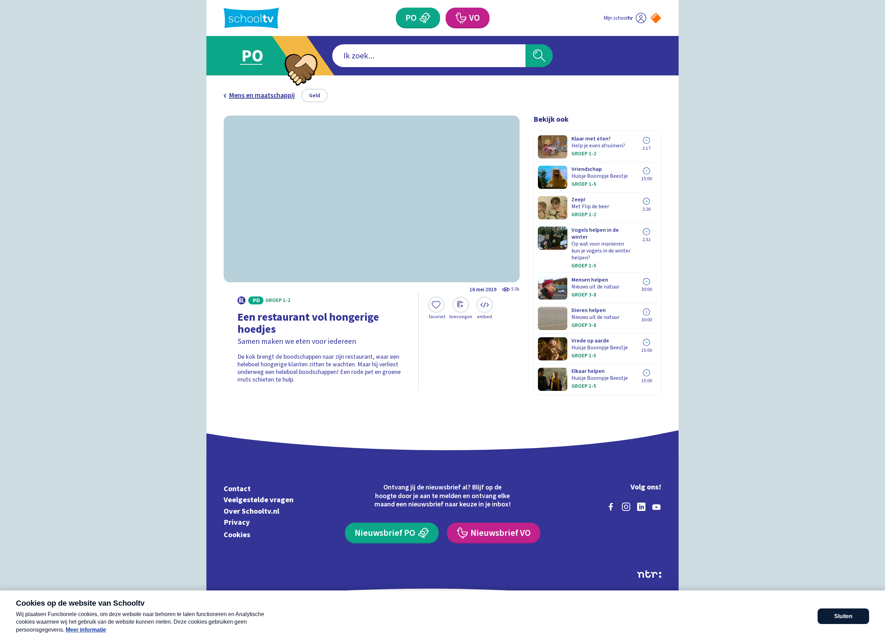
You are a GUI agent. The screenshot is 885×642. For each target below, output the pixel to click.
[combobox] (428, 55)
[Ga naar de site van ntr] (649, 574)
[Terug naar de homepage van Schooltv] (251, 18)
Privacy (237, 522)
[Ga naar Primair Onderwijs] (258, 55)
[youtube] (656, 506)
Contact (237, 488)
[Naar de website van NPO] (655, 18)
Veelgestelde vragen (259, 500)
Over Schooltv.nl (251, 511)
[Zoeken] (539, 55)
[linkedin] (641, 506)
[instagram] (626, 506)
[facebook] (610, 506)
